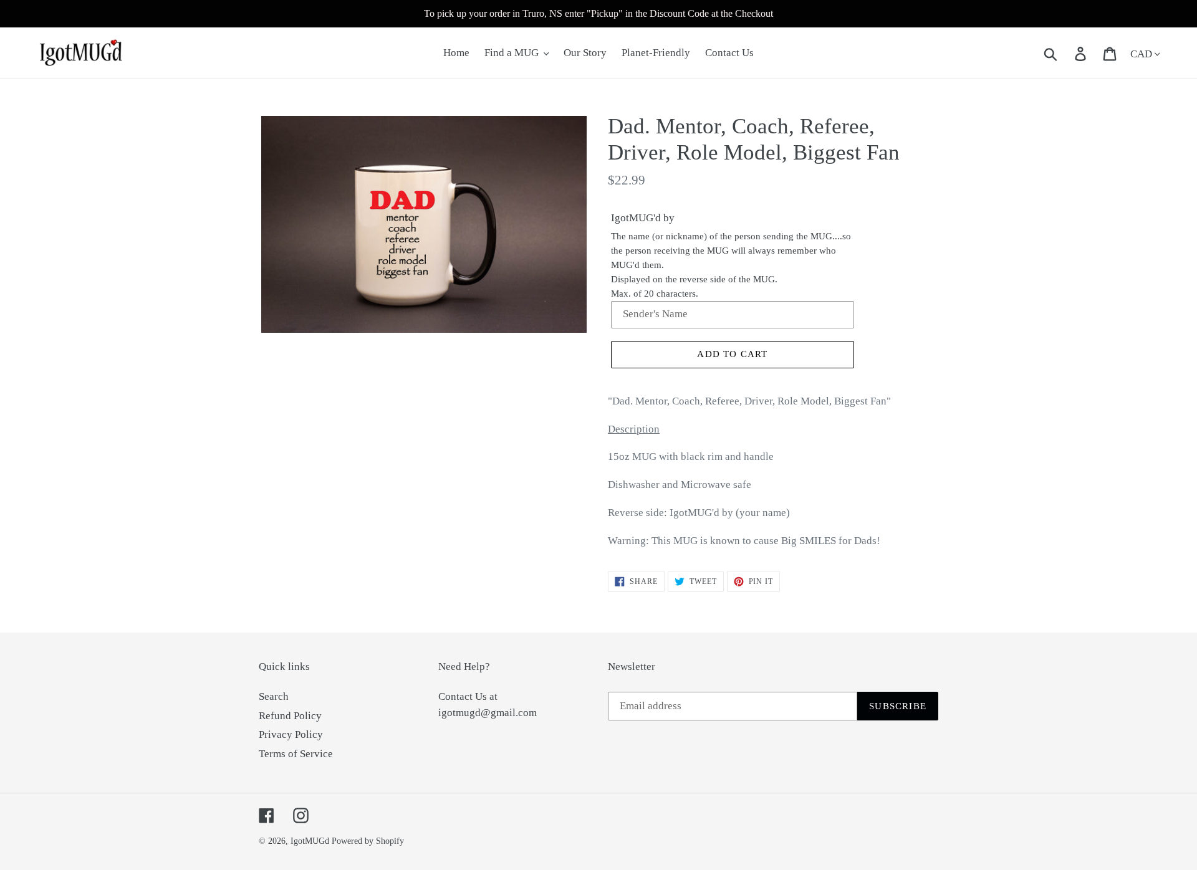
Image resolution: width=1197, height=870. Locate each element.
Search (274, 696)
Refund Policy (290, 716)
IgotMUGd (310, 841)
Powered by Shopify (368, 841)
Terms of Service (296, 754)
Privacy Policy (291, 734)
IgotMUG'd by (643, 218)
